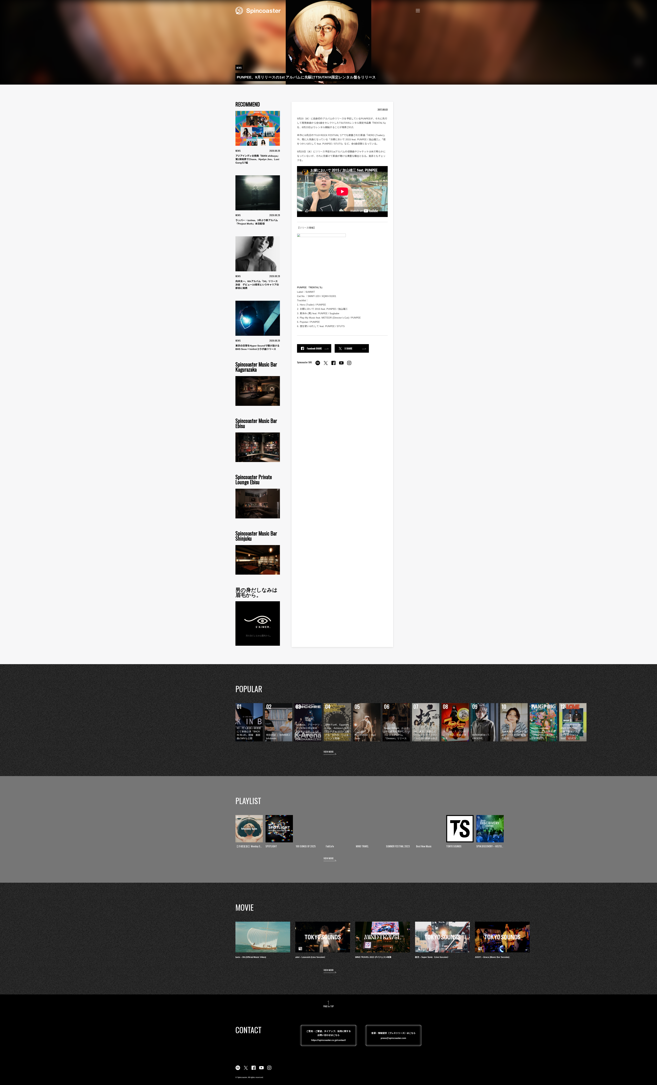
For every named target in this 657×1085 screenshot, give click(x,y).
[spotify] (317, 364)
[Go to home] (258, 10)
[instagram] (349, 364)
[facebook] (333, 364)
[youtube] (341, 364)
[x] (325, 364)
